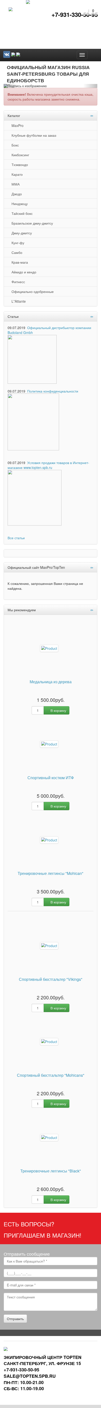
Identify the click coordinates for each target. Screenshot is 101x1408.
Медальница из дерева (51, 682)
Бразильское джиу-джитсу (31, 223)
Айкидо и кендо (23, 271)
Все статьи (16, 537)
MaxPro (17, 125)
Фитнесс (17, 281)
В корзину (58, 710)
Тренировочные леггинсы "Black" (50, 1171)
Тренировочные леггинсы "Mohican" (50, 873)
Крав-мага (19, 262)
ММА (15, 184)
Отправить (15, 1318)
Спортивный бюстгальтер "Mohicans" (50, 1075)
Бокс (14, 145)
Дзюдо (16, 193)
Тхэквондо (19, 164)
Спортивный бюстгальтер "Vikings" (50, 979)
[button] (11, 86)
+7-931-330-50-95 (74, 14)
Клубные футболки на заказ (33, 135)
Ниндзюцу (19, 203)
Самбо (16, 252)
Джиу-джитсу (21, 232)
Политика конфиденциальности (52, 391)
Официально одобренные (32, 291)
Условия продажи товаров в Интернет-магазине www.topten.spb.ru (48, 465)
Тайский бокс (21, 213)
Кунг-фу (17, 242)
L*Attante (18, 301)
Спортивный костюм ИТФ (50, 778)
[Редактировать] (91, 115)
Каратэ (16, 174)
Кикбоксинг (19, 154)
